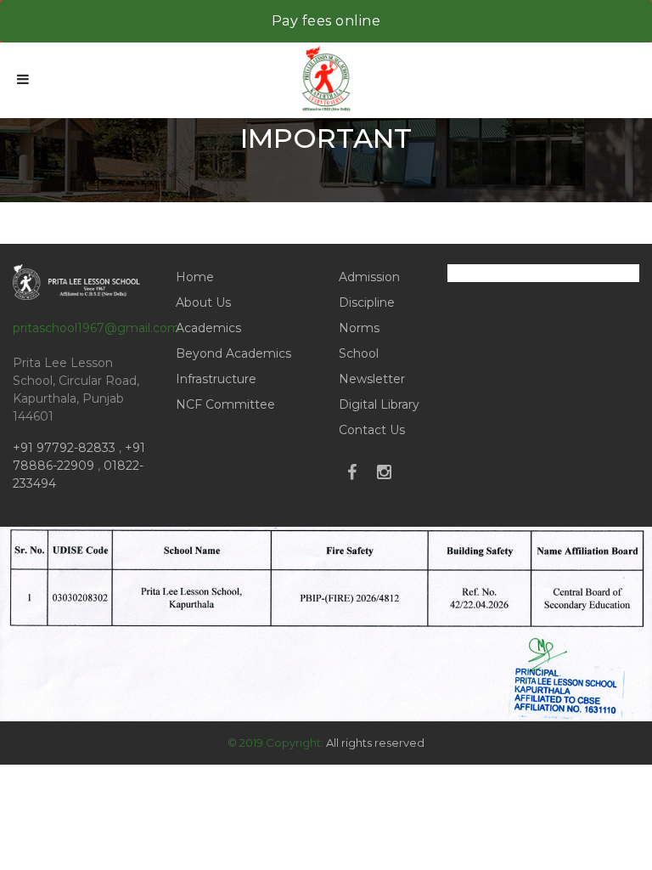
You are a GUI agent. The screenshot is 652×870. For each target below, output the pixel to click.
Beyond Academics (233, 353)
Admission (369, 277)
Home (195, 277)
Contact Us (372, 430)
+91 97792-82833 (66, 447)
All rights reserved (375, 742)
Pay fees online (326, 21)
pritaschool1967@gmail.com (96, 328)
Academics (208, 328)
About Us (203, 302)
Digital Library (379, 404)
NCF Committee (225, 404)
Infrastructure (216, 379)
